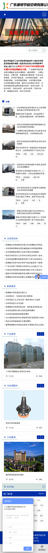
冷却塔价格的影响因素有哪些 (17, 314)
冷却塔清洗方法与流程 (15, 303)
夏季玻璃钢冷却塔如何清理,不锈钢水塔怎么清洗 (25, 325)
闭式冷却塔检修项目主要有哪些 (18, 321)
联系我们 (42, 550)
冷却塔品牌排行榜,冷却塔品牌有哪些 (20, 310)
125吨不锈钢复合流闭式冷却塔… (19, 371)
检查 (24, 223)
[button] (20, 44)
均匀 (38, 500)
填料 (38, 223)
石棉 (35, 521)
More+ (42, 493)
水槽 (24, 154)
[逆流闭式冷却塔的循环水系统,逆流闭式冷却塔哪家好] (8, 168)
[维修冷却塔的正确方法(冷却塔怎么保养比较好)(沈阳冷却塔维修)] (8, 214)
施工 (41, 516)
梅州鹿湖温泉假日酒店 (15, 475)
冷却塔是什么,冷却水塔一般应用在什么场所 (23, 300)
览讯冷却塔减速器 (13, 423)
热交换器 (26, 177)
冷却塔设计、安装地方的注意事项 (19, 296)
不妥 (41, 505)
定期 (38, 510)
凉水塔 (25, 200)
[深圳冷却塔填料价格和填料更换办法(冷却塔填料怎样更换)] (8, 128)
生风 (41, 521)
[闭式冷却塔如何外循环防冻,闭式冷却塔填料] (8, 145)
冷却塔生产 (33, 505)
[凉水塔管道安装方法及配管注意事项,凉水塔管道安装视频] (8, 191)
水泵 (31, 154)
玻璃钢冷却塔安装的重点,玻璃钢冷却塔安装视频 (25, 277)
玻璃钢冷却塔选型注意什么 (16, 292)
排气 (35, 516)
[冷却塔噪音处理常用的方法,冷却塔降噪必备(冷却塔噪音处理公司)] (8, 111)
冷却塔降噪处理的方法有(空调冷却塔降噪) (22, 252)
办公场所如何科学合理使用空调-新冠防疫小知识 (25, 317)
